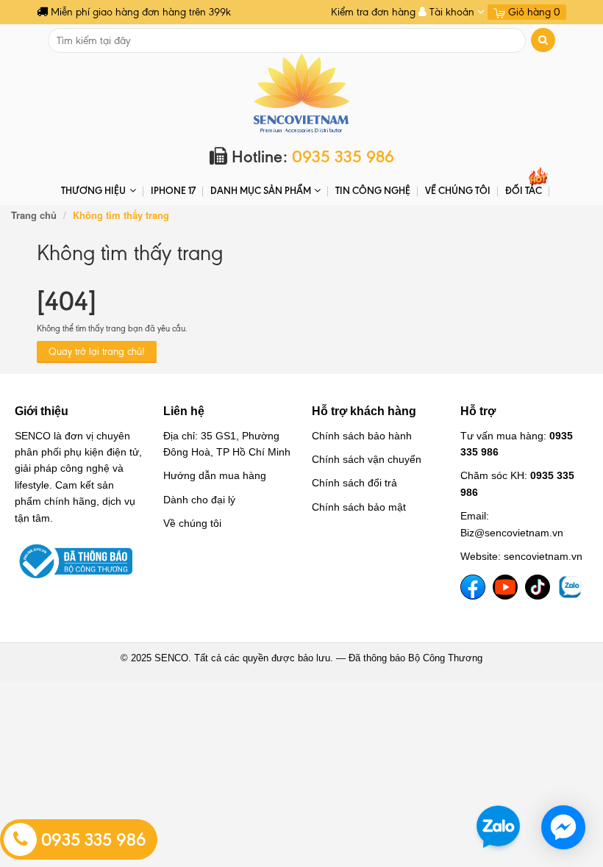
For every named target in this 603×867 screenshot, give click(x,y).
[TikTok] (537, 587)
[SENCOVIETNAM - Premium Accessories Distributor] (302, 92)
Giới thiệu (41, 411)
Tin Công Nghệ (372, 190)
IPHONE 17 (173, 190)
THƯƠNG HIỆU (93, 190)
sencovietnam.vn (543, 556)
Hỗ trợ (478, 411)
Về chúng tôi (457, 190)
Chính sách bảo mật (359, 507)
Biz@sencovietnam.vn (511, 533)
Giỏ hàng (532, 12)
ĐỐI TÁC (523, 190)
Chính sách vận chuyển (366, 459)
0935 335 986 (91, 840)
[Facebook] (472, 587)
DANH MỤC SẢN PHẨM (260, 190)
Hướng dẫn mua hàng (214, 475)
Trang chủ (34, 215)
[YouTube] (505, 587)
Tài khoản (452, 12)
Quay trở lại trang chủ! (97, 351)
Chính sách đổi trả (354, 483)
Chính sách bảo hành (362, 436)
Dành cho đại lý (199, 500)
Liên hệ (183, 411)
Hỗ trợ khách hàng (364, 411)
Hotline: (310, 157)
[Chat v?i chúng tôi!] (563, 827)
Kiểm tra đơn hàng (373, 12)
